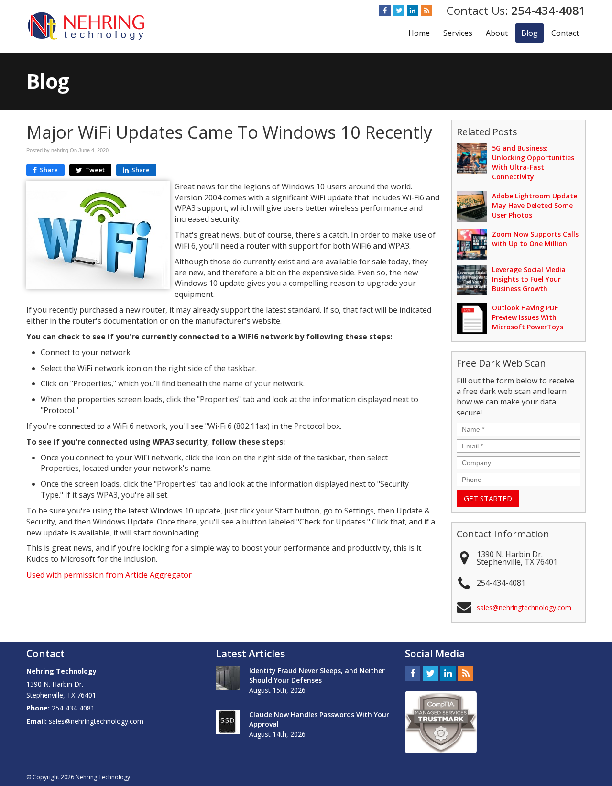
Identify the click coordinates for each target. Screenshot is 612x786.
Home (419, 33)
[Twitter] (398, 10)
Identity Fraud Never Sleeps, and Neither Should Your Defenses (317, 675)
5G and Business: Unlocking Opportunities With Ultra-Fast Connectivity (533, 162)
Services (457, 33)
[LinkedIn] (412, 10)
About (497, 33)
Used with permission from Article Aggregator (109, 574)
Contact (565, 33)
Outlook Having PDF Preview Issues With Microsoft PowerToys (527, 317)
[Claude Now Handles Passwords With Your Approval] (228, 722)
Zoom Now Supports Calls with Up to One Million (535, 238)
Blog (529, 33)
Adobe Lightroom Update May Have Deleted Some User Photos (534, 205)
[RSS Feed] (426, 10)
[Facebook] (385, 10)
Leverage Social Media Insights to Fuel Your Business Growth (529, 279)
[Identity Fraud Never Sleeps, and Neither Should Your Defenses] (228, 678)
